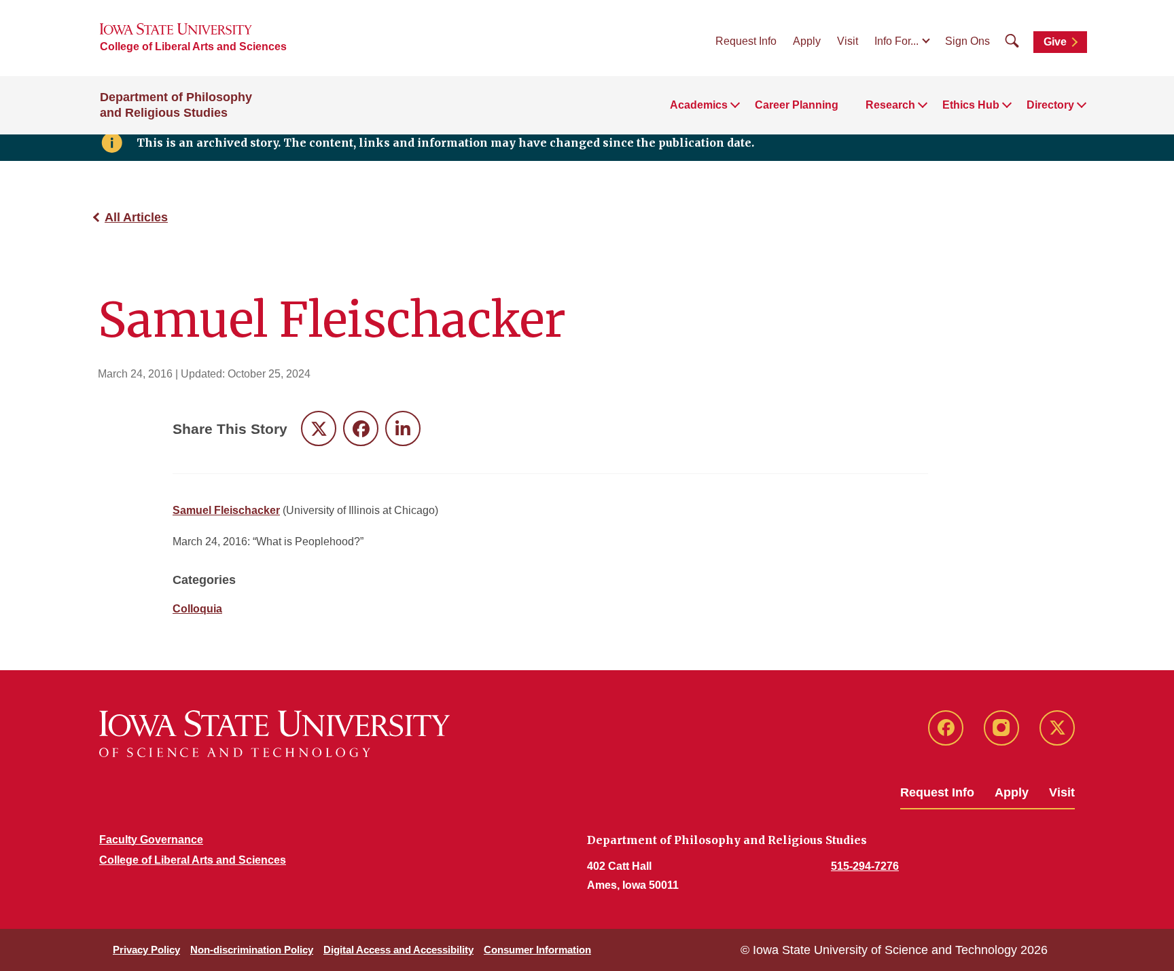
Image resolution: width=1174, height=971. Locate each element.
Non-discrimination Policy (251, 949)
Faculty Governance (151, 839)
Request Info (746, 41)
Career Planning (796, 105)
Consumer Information (537, 949)
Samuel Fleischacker (226, 510)
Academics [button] (699, 105)
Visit (847, 41)
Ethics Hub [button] (970, 105)
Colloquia (197, 609)
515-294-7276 (865, 866)
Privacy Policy (146, 949)
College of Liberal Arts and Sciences (193, 46)
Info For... (896, 41)
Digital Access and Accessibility (398, 949)
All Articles (136, 217)
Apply (807, 41)
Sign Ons (967, 41)
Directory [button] (1050, 105)
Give (1055, 42)
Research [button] (890, 105)
